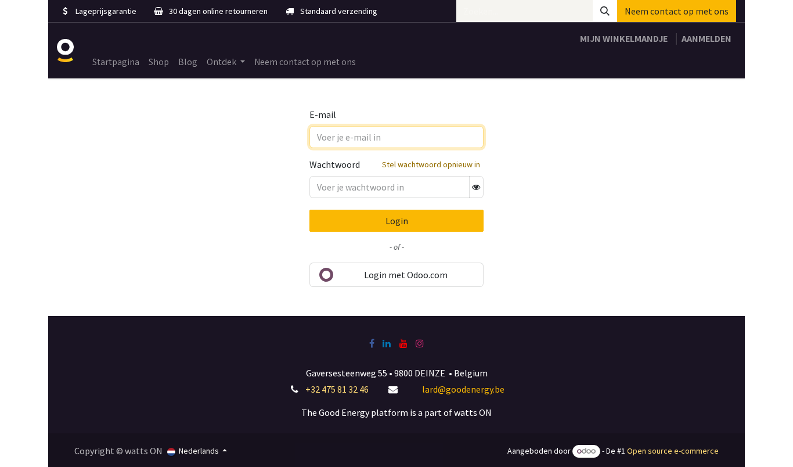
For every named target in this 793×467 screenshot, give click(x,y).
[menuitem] (116, 62)
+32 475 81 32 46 (337, 389)
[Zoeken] (605, 11)
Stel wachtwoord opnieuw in (431, 164)
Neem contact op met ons (677, 11)
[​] (372, 343)
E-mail (322, 114)
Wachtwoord (334, 164)
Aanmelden (706, 39)
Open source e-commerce (673, 451)
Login (396, 221)
